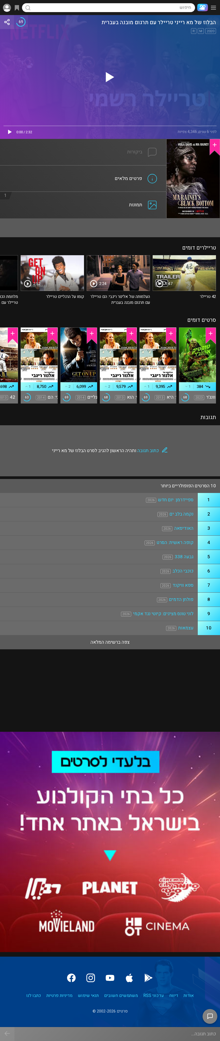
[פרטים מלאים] (83, 168)
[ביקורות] (83, 142)
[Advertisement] (110, 228)
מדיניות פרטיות (59, 995)
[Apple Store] (129, 978)
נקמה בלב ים (181, 514)
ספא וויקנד (183, 585)
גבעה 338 (184, 556)
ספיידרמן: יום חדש (175, 499)
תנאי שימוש (88, 995)
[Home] (201, 7)
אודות (189, 995)
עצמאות (185, 628)
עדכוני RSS (153, 995)
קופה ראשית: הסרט (175, 542)
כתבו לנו (33, 995)
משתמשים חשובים (121, 995)
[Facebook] (71, 978)
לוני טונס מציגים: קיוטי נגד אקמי (163, 613)
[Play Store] (148, 978)
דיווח (173, 995)
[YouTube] (110, 978)
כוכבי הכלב (183, 571)
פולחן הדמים (181, 599)
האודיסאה (183, 528)
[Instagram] (90, 978)
